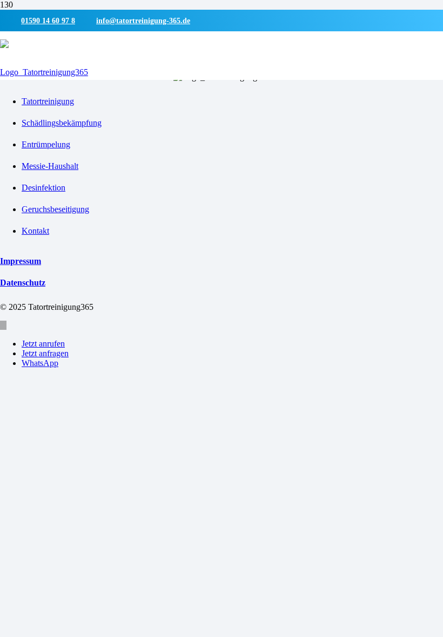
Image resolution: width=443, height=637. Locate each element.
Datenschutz (22, 282)
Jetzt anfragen (45, 353)
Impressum (20, 261)
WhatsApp (40, 363)
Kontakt (35, 230)
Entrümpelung (46, 144)
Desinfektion (43, 187)
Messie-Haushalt (50, 166)
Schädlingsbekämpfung (62, 122)
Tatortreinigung (48, 101)
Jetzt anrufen (43, 343)
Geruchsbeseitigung (55, 209)
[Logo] (44, 72)
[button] (3, 325)
